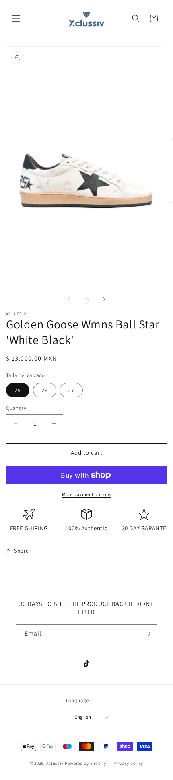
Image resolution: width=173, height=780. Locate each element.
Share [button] (21, 550)
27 (71, 390)
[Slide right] (104, 299)
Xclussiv (55, 763)
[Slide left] (69, 299)
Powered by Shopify (85, 763)
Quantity (16, 408)
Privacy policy (128, 763)
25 (17, 390)
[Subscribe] (148, 633)
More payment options (86, 494)
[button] (16, 18)
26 (44, 390)
